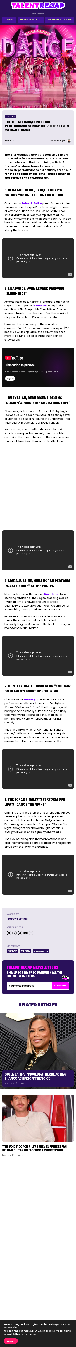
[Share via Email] (31, 933)
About (68, 1299)
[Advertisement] (38, 1199)
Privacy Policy (63, 1309)
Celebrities (11, 1314)
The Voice (9, 20)
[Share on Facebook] (9, 933)
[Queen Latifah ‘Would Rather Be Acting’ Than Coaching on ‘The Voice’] (38, 1051)
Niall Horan (51, 594)
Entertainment (13, 1309)
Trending (10, 117)
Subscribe (60, 985)
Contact (66, 1304)
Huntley (29, 699)
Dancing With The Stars (60, 20)
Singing (9, 1304)
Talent (8, 1299)
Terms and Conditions (58, 1314)
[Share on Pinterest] (20, 933)
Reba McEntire (32, 203)
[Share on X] (14, 933)
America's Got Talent (31, 20)
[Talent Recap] (38, 5)
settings (33, 1334)
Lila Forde (41, 305)
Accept (10, 1340)
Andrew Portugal (17, 919)
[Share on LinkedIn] (25, 933)
